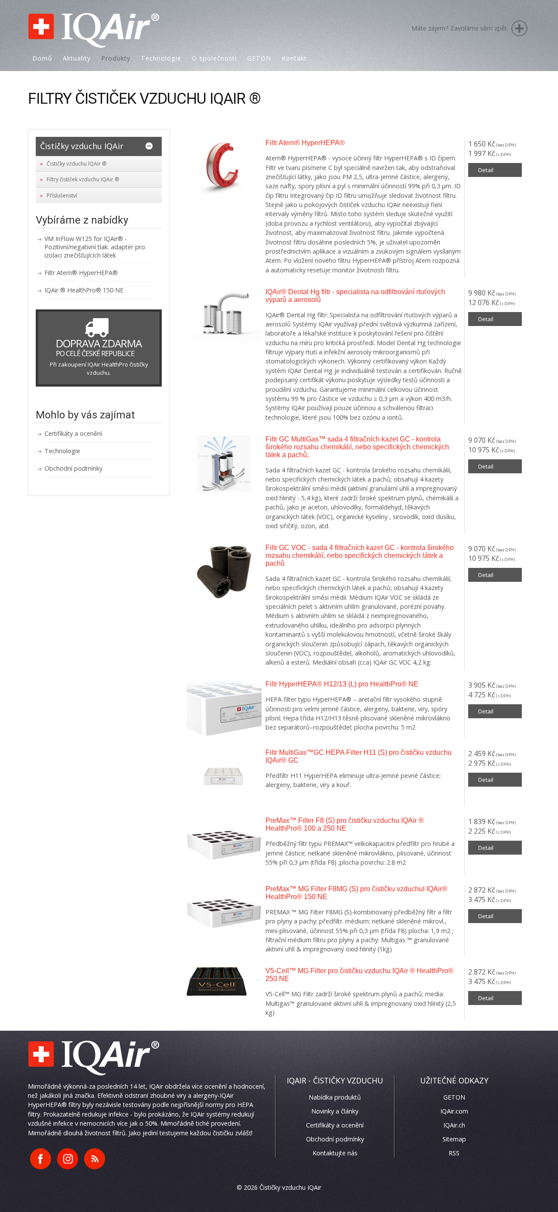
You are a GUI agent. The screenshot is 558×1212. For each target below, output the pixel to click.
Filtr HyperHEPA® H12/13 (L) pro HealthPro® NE (341, 684)
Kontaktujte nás (335, 1153)
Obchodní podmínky (73, 468)
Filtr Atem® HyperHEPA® (81, 272)
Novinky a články (334, 1111)
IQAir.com (454, 1111)
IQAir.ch (454, 1125)
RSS (454, 1153)
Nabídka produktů (335, 1097)
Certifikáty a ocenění (73, 433)
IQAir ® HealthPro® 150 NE (83, 290)
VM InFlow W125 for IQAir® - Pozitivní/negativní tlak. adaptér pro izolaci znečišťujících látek (94, 246)
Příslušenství (62, 195)
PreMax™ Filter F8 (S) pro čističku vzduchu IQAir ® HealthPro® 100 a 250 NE (344, 824)
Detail (485, 170)
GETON (454, 1097)
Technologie (62, 451)
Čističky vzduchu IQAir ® (76, 163)
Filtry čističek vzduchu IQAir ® (83, 179)
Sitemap (454, 1139)
